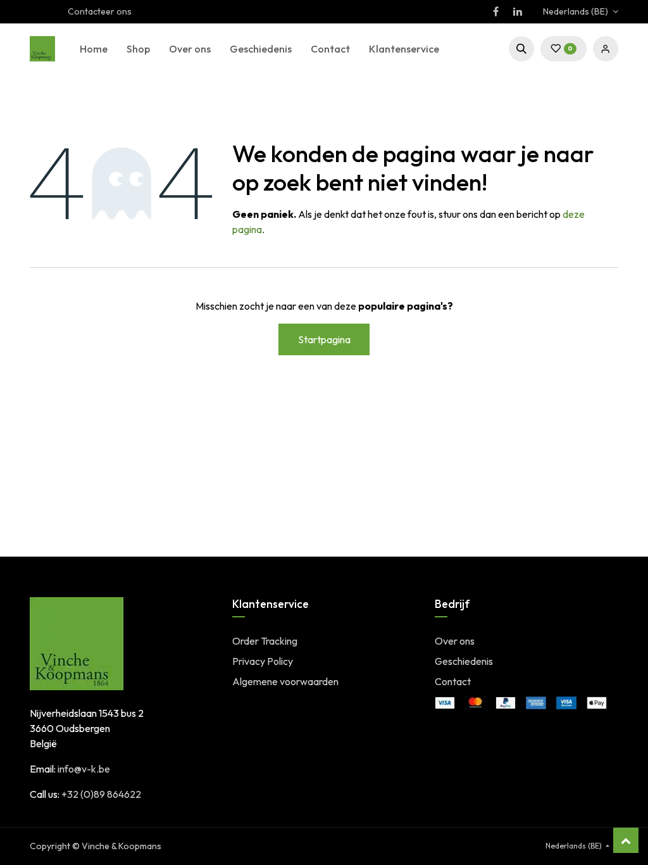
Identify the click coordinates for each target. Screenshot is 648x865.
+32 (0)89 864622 (101, 794)
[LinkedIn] (518, 11)
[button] (521, 48)
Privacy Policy (262, 661)
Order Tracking (264, 641)
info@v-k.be (84, 768)
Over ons (455, 641)
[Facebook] (495, 11)
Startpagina (324, 339)
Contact (453, 681)
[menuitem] (93, 48)
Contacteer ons (100, 11)
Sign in (605, 48)
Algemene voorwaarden (285, 681)
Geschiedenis (464, 661)
